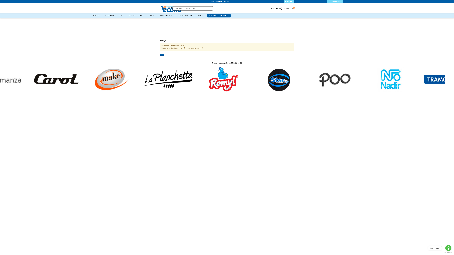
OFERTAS (96, 16)
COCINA (121, 16)
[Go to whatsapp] (448, 248)
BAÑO (142, 16)
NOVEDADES (109, 16)
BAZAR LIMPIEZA (166, 16)
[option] (28, 79)
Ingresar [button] (285, 9)
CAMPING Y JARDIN (184, 16)
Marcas (200, 16)
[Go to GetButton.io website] (448, 252)
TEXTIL (152, 16)
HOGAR (132, 16)
